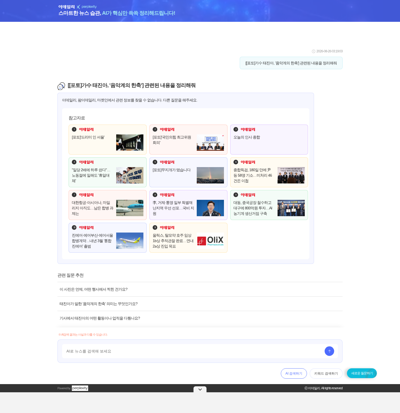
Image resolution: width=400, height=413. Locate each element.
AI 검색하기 (293, 373)
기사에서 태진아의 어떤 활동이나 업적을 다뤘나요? (100, 318)
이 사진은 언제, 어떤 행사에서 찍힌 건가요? (93, 289)
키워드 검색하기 (326, 373)
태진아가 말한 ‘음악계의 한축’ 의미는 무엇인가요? (98, 304)
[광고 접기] (200, 389)
